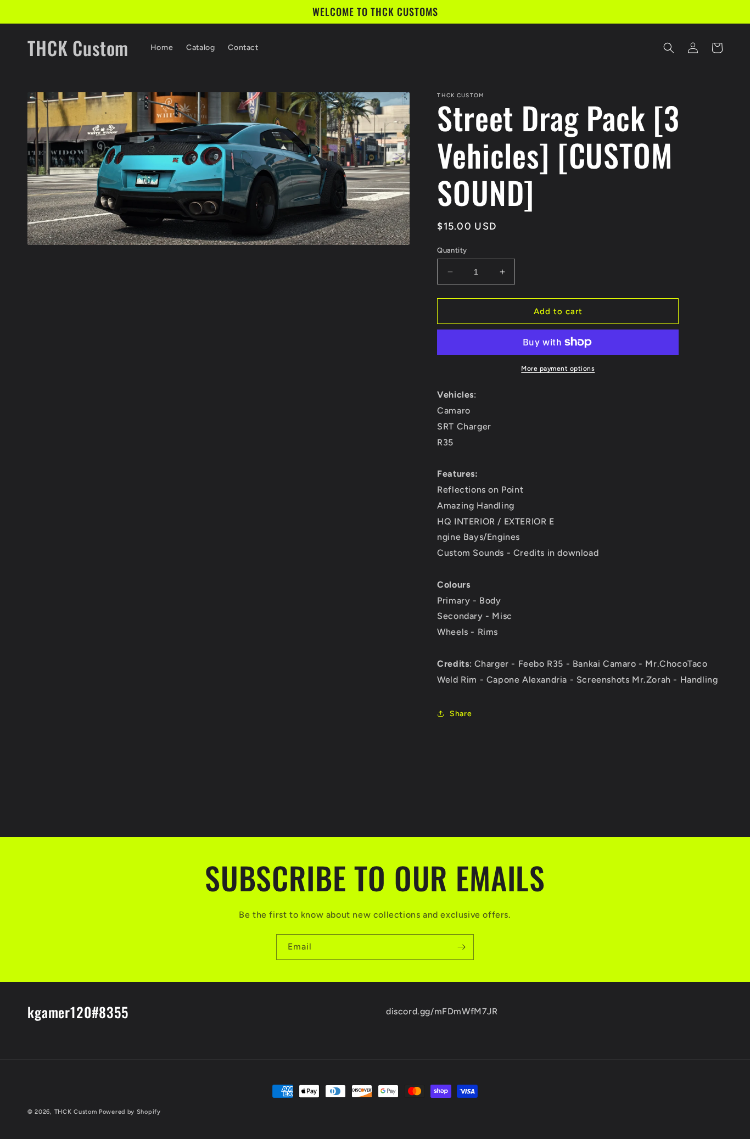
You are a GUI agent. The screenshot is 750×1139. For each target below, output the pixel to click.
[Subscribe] (461, 947)
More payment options (558, 368)
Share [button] (461, 713)
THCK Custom (75, 1111)
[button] (669, 48)
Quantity (452, 250)
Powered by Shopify (130, 1111)
